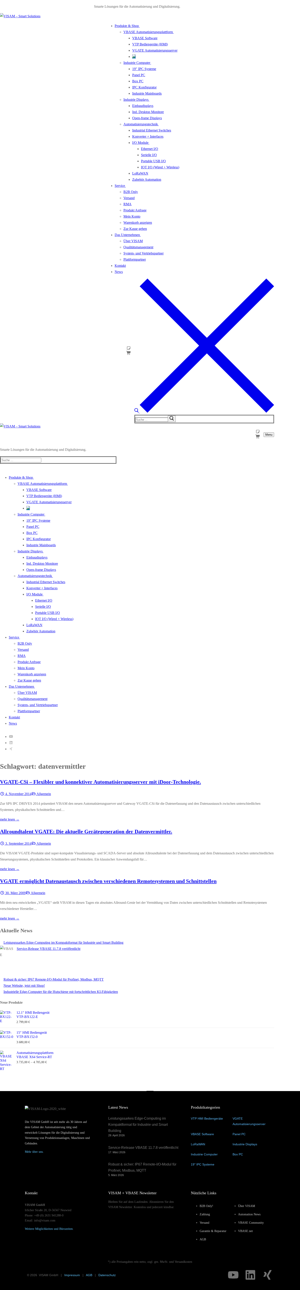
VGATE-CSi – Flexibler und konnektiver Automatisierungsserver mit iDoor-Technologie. (100, 782)
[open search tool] (204, 411)
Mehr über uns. (34, 1151)
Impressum (72, 1275)
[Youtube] (11, 736)
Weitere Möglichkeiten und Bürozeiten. (49, 1228)
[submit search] (172, 418)
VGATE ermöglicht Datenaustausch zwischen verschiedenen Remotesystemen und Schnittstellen (108, 881)
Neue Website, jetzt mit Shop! (24, 985)
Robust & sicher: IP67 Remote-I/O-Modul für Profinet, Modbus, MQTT (54, 979)
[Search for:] (156, 419)
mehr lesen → (9, 819)
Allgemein (43, 794)
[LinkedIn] (11, 743)
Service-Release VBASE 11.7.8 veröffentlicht (48, 949)
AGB (89, 1275)
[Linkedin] (250, 1274)
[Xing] (11, 749)
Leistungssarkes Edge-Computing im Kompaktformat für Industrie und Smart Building (63, 942)
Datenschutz (107, 1275)
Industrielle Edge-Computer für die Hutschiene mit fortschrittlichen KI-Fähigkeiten (61, 992)
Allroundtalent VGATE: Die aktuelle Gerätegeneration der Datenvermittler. (86, 831)
